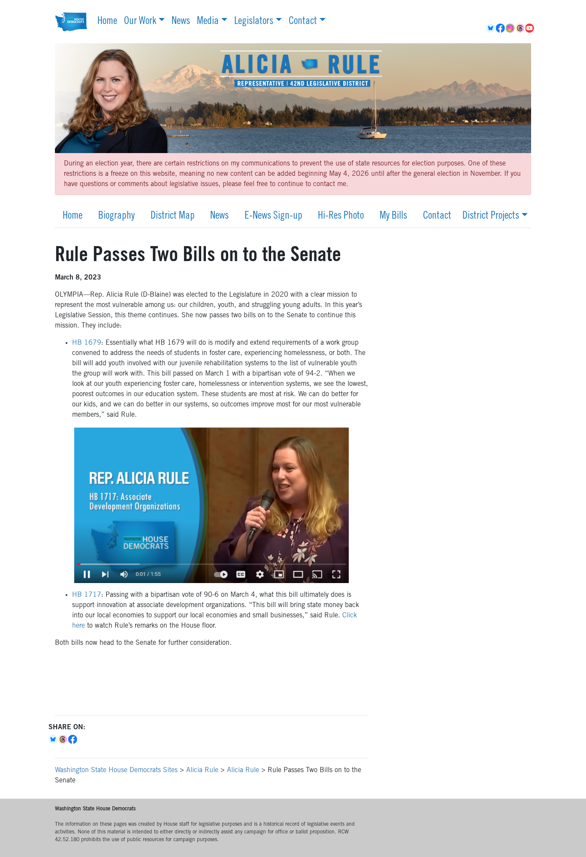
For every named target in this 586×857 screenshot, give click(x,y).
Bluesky (53, 739)
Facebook (501, 28)
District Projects (490, 216)
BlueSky (491, 28)
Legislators (253, 22)
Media (208, 22)
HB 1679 (86, 343)
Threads (521, 28)
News (181, 22)
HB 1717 (86, 595)
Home (107, 22)
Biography (116, 216)
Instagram (511, 28)
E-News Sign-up (273, 216)
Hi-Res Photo (341, 216)
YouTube (530, 28)
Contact (303, 22)
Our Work (140, 22)
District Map (173, 216)
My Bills (393, 216)
